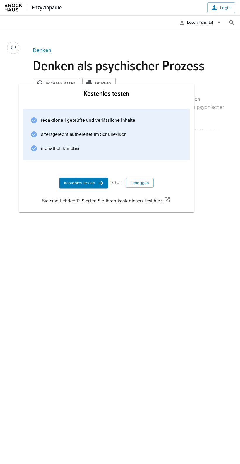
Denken (42, 50)
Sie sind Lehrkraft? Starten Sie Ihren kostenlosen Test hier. (102, 201)
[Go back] (13, 48)
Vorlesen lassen (60, 83)
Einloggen (140, 182)
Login (225, 7)
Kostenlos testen (79, 182)
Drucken (103, 83)
